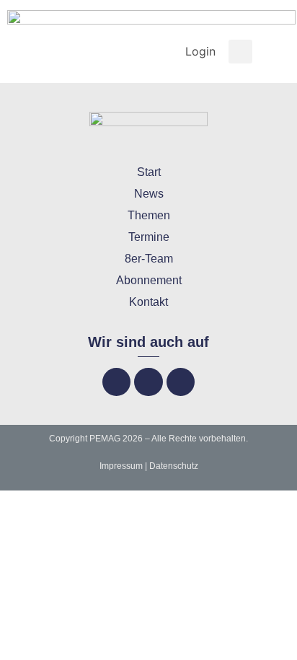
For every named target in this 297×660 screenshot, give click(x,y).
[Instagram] (148, 382)
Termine (148, 237)
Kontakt (148, 302)
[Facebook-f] (116, 382)
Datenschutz (173, 466)
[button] (240, 51)
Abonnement (149, 280)
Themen (149, 215)
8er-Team (149, 258)
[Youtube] (181, 382)
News (149, 194)
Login (200, 51)
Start (149, 172)
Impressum (121, 466)
